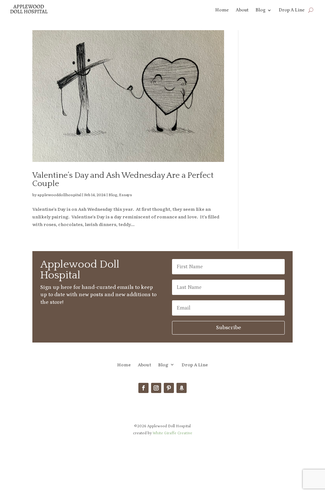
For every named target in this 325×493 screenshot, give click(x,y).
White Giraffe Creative (172, 433)
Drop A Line (292, 10)
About (242, 10)
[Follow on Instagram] (156, 388)
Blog (260, 10)
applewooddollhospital (59, 194)
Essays (125, 194)
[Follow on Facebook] (143, 388)
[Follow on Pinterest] (169, 388)
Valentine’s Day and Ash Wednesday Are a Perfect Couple (123, 179)
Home (222, 10)
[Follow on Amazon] (181, 388)
